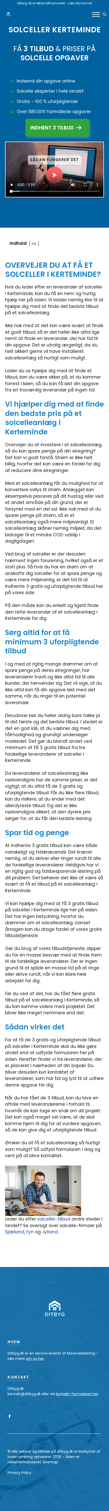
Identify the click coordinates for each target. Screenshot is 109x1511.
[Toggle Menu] (96, 14)
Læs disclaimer (80, 3)
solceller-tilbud (53, 1219)
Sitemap (50, 1462)
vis (34, 243)
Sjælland (14, 1232)
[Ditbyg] (8, 14)
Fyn (30, 1232)
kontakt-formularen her (77, 1393)
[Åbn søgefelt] (104, 14)
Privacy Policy (19, 1472)
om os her (35, 1358)
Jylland (50, 1232)
